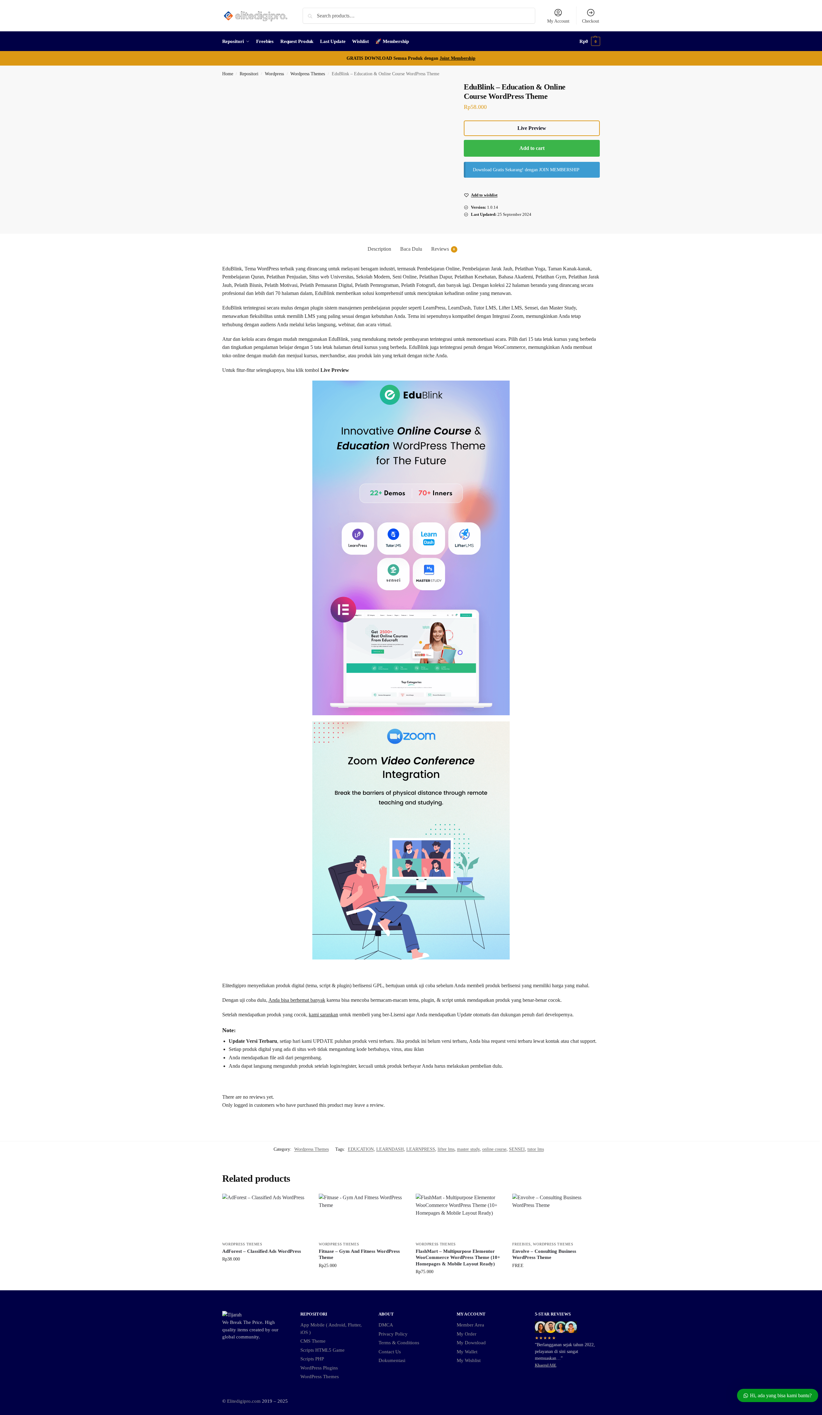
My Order (466, 1333)
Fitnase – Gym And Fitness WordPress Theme (359, 1254)
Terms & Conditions (399, 1342)
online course (494, 1149)
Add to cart (532, 148)
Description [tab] (379, 249)
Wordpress (274, 73)
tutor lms (535, 1149)
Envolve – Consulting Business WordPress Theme (544, 1254)
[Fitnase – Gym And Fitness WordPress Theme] (362, 1216)
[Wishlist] (299, 1203)
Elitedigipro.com (244, 1401)
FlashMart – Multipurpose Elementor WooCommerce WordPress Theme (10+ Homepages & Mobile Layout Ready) (458, 1257)
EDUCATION (361, 1149)
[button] (589, 41)
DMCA (386, 1324)
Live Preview (531, 128)
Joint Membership (457, 58)
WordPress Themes (319, 1376)
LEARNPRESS (420, 1149)
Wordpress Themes (307, 73)
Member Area (470, 1324)
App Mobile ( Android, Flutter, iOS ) (331, 1328)
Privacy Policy (393, 1333)
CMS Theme (313, 1341)
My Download (471, 1342)
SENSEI (517, 1149)
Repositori (249, 73)
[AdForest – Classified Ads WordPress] (265, 1216)
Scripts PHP (312, 1358)
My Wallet (467, 1351)
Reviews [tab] (443, 249)
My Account (558, 21)
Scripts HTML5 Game (322, 1350)
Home (227, 73)
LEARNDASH (390, 1149)
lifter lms (446, 1149)
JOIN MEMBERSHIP (559, 169)
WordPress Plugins (319, 1367)
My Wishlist (469, 1360)
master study (468, 1149)
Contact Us (390, 1351)
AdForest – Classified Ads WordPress (261, 1251)
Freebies (521, 1244)
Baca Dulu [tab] (411, 249)
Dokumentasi (392, 1360)
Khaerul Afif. (546, 1365)
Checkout (590, 21)
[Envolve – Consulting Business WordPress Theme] (555, 1216)
